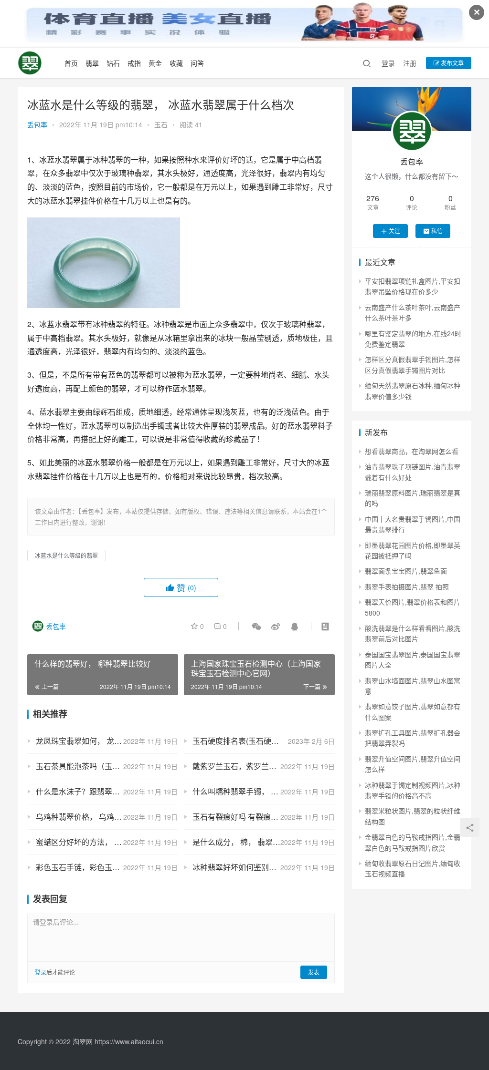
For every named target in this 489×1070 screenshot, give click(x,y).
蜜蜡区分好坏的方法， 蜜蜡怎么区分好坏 (105, 841)
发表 (313, 972)
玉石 (161, 124)
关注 (394, 230)
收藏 (176, 63)
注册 (409, 63)
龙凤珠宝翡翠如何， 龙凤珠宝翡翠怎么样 (105, 740)
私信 (437, 230)
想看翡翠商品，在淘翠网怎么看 (411, 451)
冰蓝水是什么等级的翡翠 (66, 555)
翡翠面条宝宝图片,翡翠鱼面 (406, 571)
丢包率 (37, 124)
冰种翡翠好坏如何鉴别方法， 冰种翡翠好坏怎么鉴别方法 (263, 867)
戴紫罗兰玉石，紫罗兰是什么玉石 (249, 766)
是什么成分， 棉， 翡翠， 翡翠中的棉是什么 (263, 841)
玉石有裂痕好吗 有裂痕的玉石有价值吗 (258, 816)
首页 (71, 63)
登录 (388, 63)
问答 (197, 63)
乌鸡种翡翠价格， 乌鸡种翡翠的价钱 (98, 816)
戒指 (134, 63)
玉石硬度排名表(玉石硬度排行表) (248, 740)
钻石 (113, 63)
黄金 (155, 63)
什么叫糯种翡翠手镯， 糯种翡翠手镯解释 (262, 791)
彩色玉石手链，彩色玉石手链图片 (93, 867)
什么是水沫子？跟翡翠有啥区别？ (93, 791)
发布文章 (451, 63)
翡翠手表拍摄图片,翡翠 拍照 (407, 586)
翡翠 (92, 63)
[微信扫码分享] (256, 626)
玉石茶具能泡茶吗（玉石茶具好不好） (101, 766)
